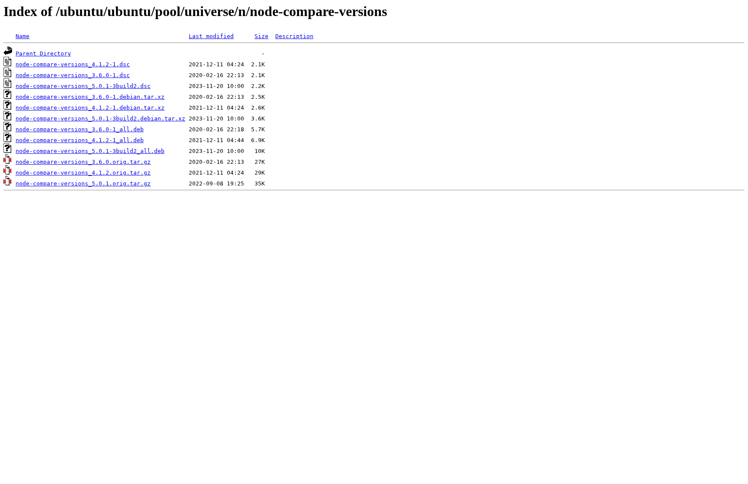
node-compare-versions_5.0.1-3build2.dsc (83, 86)
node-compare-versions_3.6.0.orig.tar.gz (83, 162)
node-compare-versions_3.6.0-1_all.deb (80, 129)
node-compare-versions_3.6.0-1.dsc (73, 75)
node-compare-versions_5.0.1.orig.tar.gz (83, 183)
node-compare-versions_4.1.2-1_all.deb (80, 140)
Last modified (211, 36)
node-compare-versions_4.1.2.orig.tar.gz (83, 172)
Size (261, 36)
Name (22, 36)
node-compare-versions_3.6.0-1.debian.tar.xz (90, 97)
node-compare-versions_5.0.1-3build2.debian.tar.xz (100, 118)
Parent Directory (43, 53)
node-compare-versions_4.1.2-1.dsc (73, 64)
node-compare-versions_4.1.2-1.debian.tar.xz (90, 107)
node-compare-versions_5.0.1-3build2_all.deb (90, 151)
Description (294, 36)
